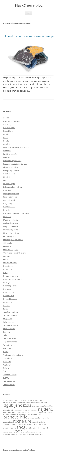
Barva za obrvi (9, 127)
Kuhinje (6, 210)
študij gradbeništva (35, 434)
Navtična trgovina (10, 230)
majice (27, 410)
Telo (5, 335)
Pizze (5, 272)
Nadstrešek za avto (11, 223)
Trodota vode (9, 345)
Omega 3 (7, 246)
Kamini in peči (9, 200)
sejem (29, 424)
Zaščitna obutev (9, 374)
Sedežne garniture (10, 312)
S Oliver (6, 305)
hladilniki (44, 402)
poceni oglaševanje (31, 414)
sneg (21, 427)
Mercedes (7, 216)
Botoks (6, 134)
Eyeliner (6, 157)
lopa (22, 410)
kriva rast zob (16, 410)
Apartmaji (7, 124)
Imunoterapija (9, 183)
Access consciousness (12, 121)
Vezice (5, 351)
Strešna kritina (9, 328)
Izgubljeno (7, 190)
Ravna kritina (8, 292)
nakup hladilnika (9, 412)
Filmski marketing (10, 167)
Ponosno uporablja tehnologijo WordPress (19, 450)
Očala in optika (9, 236)
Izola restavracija (10, 197)
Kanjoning (7, 203)
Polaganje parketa (10, 276)
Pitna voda (7, 269)
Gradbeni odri (9, 174)
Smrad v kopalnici (10, 315)
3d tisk (6, 118)
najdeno (45, 409)
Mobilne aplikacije (10, 220)
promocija (45, 418)
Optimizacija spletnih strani (14, 253)
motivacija (33, 410)
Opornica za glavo (10, 249)
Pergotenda (8, 266)
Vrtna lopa (7, 358)
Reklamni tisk (8, 295)
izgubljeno (12, 405)
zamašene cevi (36, 432)
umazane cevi (8, 432)
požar (40, 414)
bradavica (22, 400)
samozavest (7, 424)
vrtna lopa (27, 432)
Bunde (6, 141)
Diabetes (7, 150)
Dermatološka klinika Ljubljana (15, 147)
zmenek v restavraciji (10, 434)
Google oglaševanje (11, 170)
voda (18, 431)
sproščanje (30, 428)
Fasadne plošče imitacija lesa (15, 164)
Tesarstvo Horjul (10, 338)
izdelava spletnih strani (12, 187)
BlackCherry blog (29, 5)
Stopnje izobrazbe (10, 325)
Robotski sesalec (10, 299)
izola (27, 405)
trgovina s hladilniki (41, 428)
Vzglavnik (7, 365)
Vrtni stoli (7, 361)
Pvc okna (7, 289)
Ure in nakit (8, 348)
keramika (35, 406)
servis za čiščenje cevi (38, 424)
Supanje (6, 332)
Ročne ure (7, 302)
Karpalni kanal (9, 206)
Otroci (5, 259)
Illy (4, 180)
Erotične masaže (10, 154)
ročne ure (22, 421)
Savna (5, 309)
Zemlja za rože (9, 381)
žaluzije (6, 368)
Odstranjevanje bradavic (13, 239)
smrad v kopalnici (9, 428)
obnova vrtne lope (22, 412)
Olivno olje (7, 243)
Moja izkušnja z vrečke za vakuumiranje (28, 36)
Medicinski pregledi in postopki (16, 213)
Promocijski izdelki (10, 286)
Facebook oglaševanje (12, 160)
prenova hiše (15, 417)
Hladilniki (7, 177)
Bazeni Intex (8, 131)
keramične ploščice (46, 406)
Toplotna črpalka (10, 342)
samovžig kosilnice (38, 422)
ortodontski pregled (44, 412)
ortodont (33, 412)
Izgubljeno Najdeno (11, 193)
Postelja (6, 282)
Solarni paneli (8, 322)
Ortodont (7, 256)
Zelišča (6, 378)
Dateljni (6, 144)
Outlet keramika (10, 262)
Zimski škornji (9, 384)
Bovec (5, 137)
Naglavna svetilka (10, 226)
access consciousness (10, 400)
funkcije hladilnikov (33, 402)
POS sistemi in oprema (12, 279)
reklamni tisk (8, 422)
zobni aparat (23, 434)
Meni (28, 13)
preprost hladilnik (34, 418)
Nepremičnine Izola (11, 233)
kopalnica (6, 410)
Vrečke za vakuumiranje (13, 355)
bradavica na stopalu (34, 400)
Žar (4, 371)
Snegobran (7, 318)
